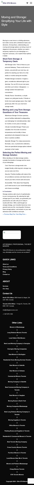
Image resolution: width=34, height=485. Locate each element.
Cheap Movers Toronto (17, 469)
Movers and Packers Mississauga (17, 464)
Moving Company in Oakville (17, 382)
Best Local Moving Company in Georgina (17, 343)
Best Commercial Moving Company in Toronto (17, 388)
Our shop (6, 289)
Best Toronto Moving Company (17, 442)
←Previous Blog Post (9, 214)
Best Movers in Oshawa (17, 371)
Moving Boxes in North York (17, 401)
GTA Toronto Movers (17, 475)
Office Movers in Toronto (17, 425)
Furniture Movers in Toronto (17, 453)
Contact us (6, 274)
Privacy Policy (7, 269)
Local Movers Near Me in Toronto (17, 458)
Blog (4, 272)
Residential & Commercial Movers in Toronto (17, 436)
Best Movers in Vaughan (17, 395)
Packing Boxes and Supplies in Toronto (17, 431)
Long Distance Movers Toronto (17, 332)
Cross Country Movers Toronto (17, 447)
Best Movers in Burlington (17, 354)
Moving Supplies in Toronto (17, 420)
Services (5, 286)
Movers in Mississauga (17, 327)
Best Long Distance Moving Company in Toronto (17, 413)
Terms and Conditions (10, 267)
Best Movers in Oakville (17, 365)
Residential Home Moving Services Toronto (17, 360)
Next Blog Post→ (21, 214)
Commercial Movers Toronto (17, 376)
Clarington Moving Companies (17, 349)
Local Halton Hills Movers (17, 338)
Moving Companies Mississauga (17, 406)
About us (6, 264)
